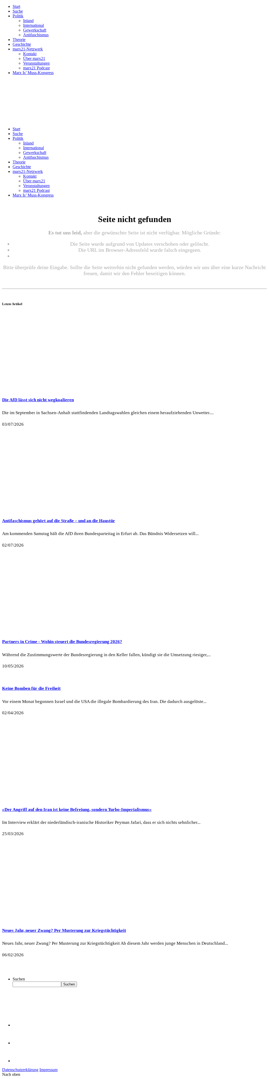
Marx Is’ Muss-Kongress (33, 72)
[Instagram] (21, 1061)
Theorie (19, 39)
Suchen (19, 979)
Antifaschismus (36, 35)
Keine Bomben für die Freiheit (31, 688)
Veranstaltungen (36, 63)
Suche (18, 11)
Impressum (48, 1069)
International (33, 25)
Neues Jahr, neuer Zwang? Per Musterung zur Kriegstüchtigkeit (64, 930)
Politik (18, 16)
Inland (28, 20)
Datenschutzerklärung (20, 1069)
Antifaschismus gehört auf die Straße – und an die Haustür (58, 520)
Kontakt (30, 54)
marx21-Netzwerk (28, 49)
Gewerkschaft (34, 30)
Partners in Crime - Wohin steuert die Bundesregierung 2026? (62, 641)
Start (16, 6)
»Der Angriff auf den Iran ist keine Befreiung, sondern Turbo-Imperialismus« (77, 809)
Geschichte (22, 44)
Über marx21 (34, 58)
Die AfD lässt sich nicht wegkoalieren (38, 399)
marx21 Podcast (36, 68)
